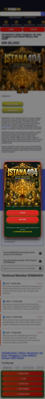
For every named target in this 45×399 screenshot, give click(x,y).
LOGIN (22, 213)
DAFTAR (22, 219)
